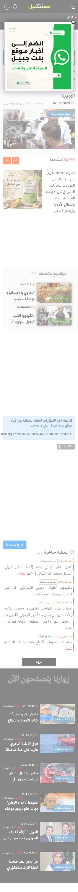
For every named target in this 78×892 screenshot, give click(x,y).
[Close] (73, 22)
